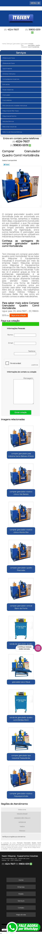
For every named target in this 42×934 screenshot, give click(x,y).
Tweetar (6, 164)
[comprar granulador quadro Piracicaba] (21, 551)
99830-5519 (20, 145)
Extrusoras (6, 84)
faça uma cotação (18, 315)
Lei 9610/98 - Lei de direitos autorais (11, 849)
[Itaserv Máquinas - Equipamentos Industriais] (21, 17)
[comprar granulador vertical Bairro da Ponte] (21, 589)
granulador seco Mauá (21, 682)
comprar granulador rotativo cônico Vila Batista (21, 493)
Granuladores (7, 100)
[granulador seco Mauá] (21, 666)
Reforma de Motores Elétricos (12, 132)
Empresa (21, 887)
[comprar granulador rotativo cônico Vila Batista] (21, 475)
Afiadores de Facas (8, 63)
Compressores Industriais (10, 79)
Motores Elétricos (8, 121)
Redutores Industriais (9, 127)
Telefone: (32, 351)
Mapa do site (21, 915)
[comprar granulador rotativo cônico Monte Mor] (21, 513)
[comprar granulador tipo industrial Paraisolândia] (21, 739)
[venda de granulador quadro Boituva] (21, 627)
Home (21, 880)
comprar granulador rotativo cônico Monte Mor (21, 531)
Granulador (6, 95)
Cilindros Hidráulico (8, 74)
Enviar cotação (21, 412)
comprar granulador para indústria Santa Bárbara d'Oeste (21, 455)
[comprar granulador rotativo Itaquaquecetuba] (21, 777)
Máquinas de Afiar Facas (10, 111)
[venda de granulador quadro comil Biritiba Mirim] (21, 701)
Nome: (10, 335)
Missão (21, 894)
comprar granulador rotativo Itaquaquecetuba (21, 795)
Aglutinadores (7, 68)
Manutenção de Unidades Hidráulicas (14, 105)
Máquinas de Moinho (9, 116)
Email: (11, 343)
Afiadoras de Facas (8, 58)
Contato (21, 908)
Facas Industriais (7, 90)
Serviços (21, 52)
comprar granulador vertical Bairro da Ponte (21, 607)
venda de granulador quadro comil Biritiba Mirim (21, 718)
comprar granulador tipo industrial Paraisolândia (21, 756)
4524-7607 (13, 29)
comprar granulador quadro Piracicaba (21, 569)
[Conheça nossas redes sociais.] (38, 648)
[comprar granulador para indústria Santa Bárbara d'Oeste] (21, 437)
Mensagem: (28, 378)
